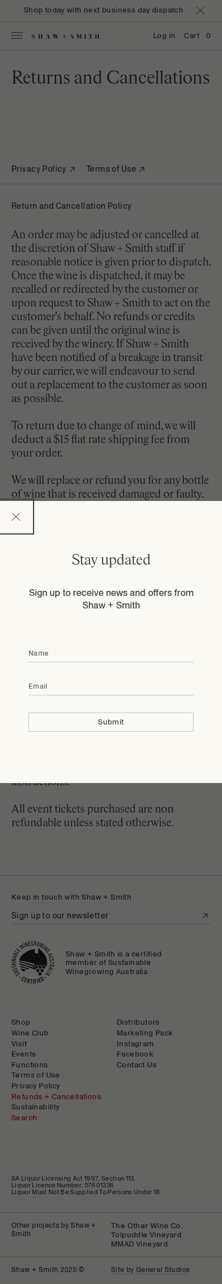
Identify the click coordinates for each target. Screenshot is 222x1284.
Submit (111, 721)
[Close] (16, 516)
